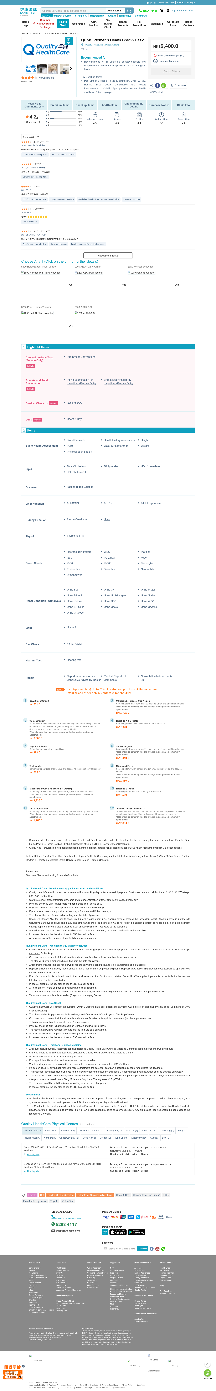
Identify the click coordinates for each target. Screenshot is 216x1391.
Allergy (31, 1290)
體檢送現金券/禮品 (62, 15)
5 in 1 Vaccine (62, 1280)
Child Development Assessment (41, 1309)
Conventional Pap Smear (146, 1195)
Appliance (138, 1267)
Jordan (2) (105, 1137)
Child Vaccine (61, 1267)
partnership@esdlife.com (42, 1339)
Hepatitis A (60, 1277)
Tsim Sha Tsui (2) (32, 1130)
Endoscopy (33, 1292)
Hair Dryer (138, 1305)
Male (31, 1280)
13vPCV (59, 1275)
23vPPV (59, 1272)
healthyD (89, 1387)
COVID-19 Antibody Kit (38, 1277)
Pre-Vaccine (33, 1272)
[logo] (28, 16)
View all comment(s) (108, 255)
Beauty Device (140, 1301)
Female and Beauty (118, 1294)
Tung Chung (121, 1137)
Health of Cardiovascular (120, 1299)
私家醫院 (112, 15)
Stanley (154, 1137)
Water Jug (91, 1277)
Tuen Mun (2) (148, 1130)
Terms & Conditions (110, 1385)
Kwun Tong (51, 1130)
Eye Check (33, 1302)
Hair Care (114, 1306)
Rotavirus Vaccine (63, 1287)
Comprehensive (35, 1267)
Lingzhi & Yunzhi (117, 1277)
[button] (71, 68)
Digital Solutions (118, 1387)
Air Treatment (139, 1270)
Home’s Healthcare (167, 1272)
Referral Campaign (186, 2)
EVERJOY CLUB (166, 2)
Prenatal (32, 1287)
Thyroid (54, 1201)
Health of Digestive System (121, 1291)
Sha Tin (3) (132, 1130)
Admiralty (84, 1130)
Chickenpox (61, 1285)
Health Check (165, 1267)
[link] (35, 1359)
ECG (166, 1195)
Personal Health (166, 1275)
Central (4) (97, 1130)
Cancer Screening (36, 1295)
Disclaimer (141, 1385)
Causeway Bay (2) (69, 1137)
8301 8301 (34, 896)
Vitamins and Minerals (119, 1285)
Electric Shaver (140, 1303)
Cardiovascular (35, 1282)
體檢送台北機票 (97, 15)
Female (32, 1195)
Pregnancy (114, 1308)
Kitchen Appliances (142, 1272)
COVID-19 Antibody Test (38, 1275)
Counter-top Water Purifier (97, 1272)
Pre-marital (33, 1285)
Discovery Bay (138, 1137)
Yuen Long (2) (166, 1130)
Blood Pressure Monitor (65, 1301)
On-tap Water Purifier (95, 1270)
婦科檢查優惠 (125, 15)
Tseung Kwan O (31, 1137)
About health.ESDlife (37, 1385)
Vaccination (164, 1270)
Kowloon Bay (68, 1130)
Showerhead (92, 1282)
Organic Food (165, 1277)
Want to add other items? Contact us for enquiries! (100, 693)
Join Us (95, 1385)
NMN (112, 1267)
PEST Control (139, 1285)
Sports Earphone (141, 1321)
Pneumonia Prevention (143, 1280)
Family (79, 1387)
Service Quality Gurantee (60, 1195)
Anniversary (67, 1387)
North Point (50, 1137)
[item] (40, 272)
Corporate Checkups (37, 1312)
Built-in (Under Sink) (95, 1275)
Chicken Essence (117, 1270)
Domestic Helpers (36, 1297)
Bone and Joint (116, 1301)
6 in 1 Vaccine (62, 1282)
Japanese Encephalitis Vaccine (68, 1290)
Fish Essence (115, 1280)
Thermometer (61, 1305)
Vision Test (67, 1201)
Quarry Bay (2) (114, 1130)
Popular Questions (167, 1293)
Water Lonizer (92, 1287)
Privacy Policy (127, 1385)
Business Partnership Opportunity (62, 1385)
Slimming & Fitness (117, 1296)
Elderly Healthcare (141, 1277)
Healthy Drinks (140, 1290)
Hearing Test (34, 1304)
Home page (25, 23)
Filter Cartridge (93, 1285)
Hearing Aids (61, 1310)
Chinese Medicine (36, 1307)
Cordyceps (114, 1275)
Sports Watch (139, 1319)
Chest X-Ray (122, 1195)
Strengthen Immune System (121, 1289)
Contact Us (84, 1385)
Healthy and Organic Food (144, 1287)
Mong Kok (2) (89, 1137)
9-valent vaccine (63, 1270)
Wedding (55, 1387)
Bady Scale (61, 1308)
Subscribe (143, 1248)
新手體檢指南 (141, 15)
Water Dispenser (94, 1267)
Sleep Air (138, 1282)
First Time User (166, 1291)
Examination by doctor (34, 1201)
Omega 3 (114, 1282)
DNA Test (32, 1300)
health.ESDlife (102, 1387)
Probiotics (114, 1272)
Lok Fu (165, 1137)
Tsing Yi (182, 1130)
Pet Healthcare (140, 1275)
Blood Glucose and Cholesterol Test (70, 1303)
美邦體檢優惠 (80, 15)
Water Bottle (92, 1280)
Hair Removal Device (142, 1308)
